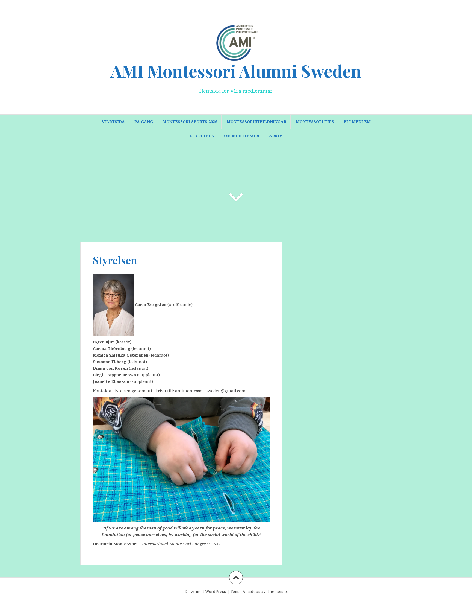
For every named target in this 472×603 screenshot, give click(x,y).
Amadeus (251, 591)
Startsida (113, 121)
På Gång (143, 121)
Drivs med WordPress (205, 591)
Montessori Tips (315, 121)
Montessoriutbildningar (256, 121)
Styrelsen (202, 135)
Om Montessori (241, 135)
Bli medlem (357, 121)
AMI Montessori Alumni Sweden (236, 70)
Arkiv (275, 135)
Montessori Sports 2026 (190, 121)
